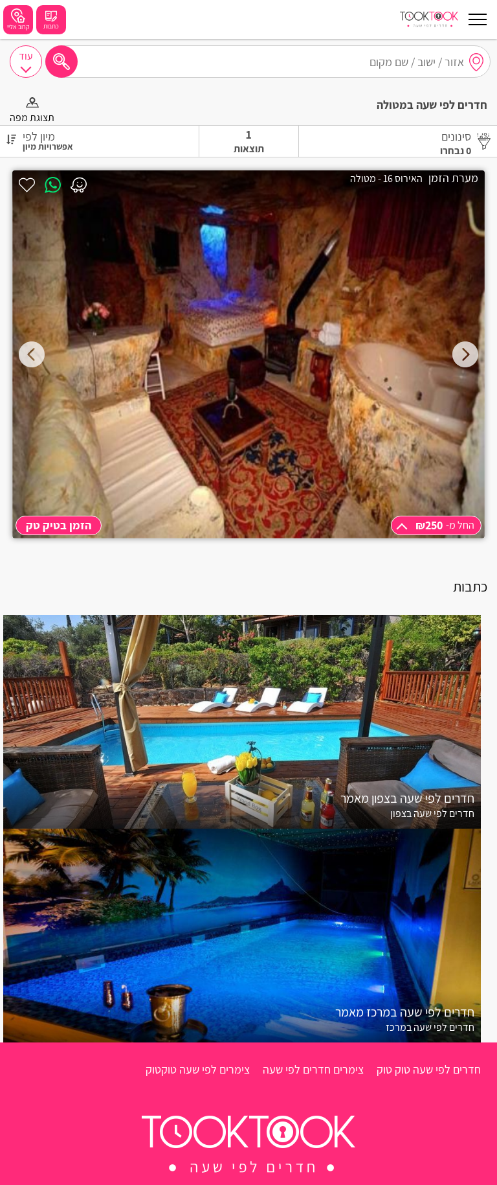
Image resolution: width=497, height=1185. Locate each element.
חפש (61, 61)
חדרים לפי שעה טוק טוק (429, 1069)
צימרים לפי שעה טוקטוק (198, 1069)
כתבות (51, 26)
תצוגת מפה (32, 117)
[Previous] (32, 354)
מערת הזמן (453, 177)
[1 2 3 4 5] (248, 354)
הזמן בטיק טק (58, 525)
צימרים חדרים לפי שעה (313, 1069)
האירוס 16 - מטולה (386, 178)
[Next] (465, 354)
